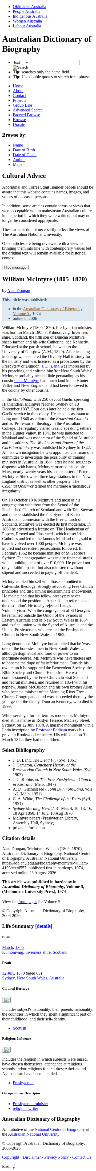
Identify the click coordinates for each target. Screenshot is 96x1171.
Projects (19, 100)
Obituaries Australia (29, 6)
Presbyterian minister (30, 1103)
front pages (27, 901)
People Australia (26, 11)
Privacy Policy (56, 1157)
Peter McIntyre (26, 380)
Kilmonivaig (12, 952)
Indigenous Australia (30, 16)
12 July (8, 973)
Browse (19, 119)
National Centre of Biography (60, 1129)
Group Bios (23, 105)
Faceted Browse (26, 115)
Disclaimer (32, 1157)
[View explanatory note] (6, 1000)
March (7, 947)
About (18, 90)
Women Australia (27, 21)
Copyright (10, 1157)
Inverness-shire (38, 952)
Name (18, 145)
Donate (19, 124)
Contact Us (81, 1157)
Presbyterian (23, 1082)
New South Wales (32, 978)
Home (18, 86)
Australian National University (33, 1134)
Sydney (8, 978)
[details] (43, 926)
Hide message (15, 267)
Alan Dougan (18, 290)
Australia (56, 978)
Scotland (60, 952)
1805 (19, 947)
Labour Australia (27, 26)
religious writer (25, 1108)
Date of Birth (24, 150)
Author (19, 159)
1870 (20, 973)
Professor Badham (51, 730)
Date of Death (25, 154)
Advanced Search (28, 110)
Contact (19, 95)
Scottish (19, 1028)
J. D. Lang (50, 366)
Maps (17, 164)
